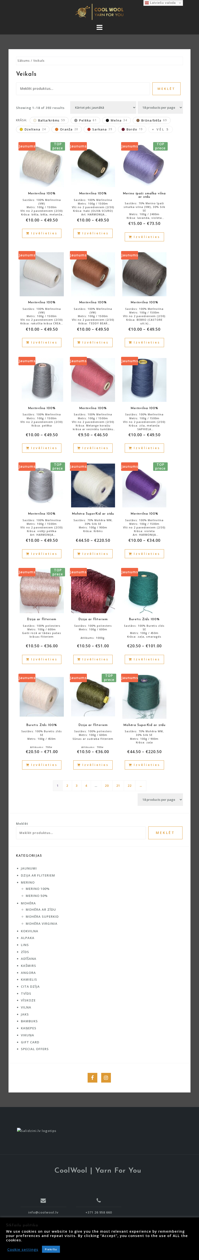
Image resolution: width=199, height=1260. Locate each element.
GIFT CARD (30, 1042)
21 (118, 785)
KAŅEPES (28, 1028)
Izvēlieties (44, 233)
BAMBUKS (29, 1021)
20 (107, 785)
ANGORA (28, 972)
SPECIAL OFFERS (35, 1049)
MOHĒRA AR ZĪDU (41, 909)
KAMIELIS (29, 979)
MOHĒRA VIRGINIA (42, 923)
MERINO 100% (38, 888)
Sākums (23, 61)
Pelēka (88, 120)
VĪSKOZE (28, 1000)
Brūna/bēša (154, 120)
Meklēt (166, 88)
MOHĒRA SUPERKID (42, 916)
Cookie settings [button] (22, 1249)
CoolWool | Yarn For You (97, 1171)
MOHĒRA (28, 903)
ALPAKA (27, 938)
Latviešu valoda (162, 3)
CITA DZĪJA (30, 986)
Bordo (134, 129)
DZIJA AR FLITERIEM (38, 875)
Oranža (69, 129)
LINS (25, 945)
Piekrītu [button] (51, 1249)
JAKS (25, 1014)
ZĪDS (25, 952)
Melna (119, 120)
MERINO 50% (37, 895)
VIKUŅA (27, 1035)
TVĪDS (26, 993)
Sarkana (102, 129)
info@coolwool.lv (43, 1212)
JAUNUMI (29, 868)
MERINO (28, 882)
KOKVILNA (29, 931)
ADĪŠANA (28, 958)
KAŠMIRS (28, 965)
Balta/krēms (51, 120)
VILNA (26, 1007)
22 (130, 785)
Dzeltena (35, 129)
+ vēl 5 (160, 129)
